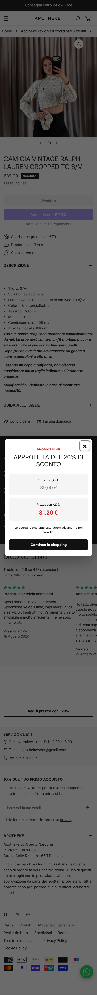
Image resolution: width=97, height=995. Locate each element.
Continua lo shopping (49, 544)
